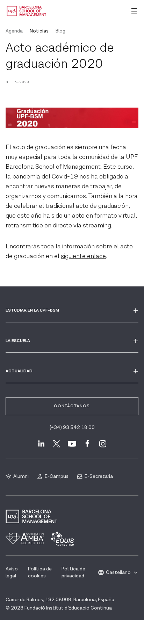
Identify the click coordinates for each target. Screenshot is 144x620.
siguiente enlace (83, 256)
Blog (60, 31)
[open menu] (134, 11)
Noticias (39, 31)
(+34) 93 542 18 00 (72, 427)
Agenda (14, 31)
